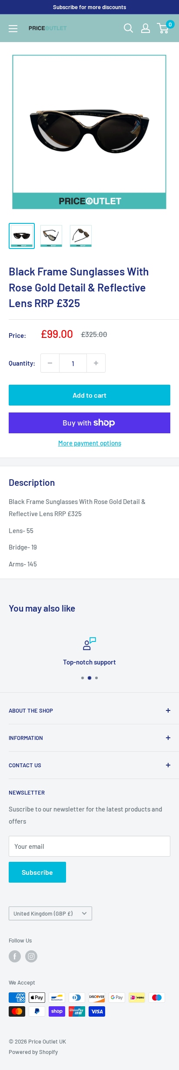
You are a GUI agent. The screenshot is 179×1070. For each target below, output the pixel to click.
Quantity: (22, 363)
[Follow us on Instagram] (31, 956)
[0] (163, 28)
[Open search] (128, 28)
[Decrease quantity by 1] (50, 363)
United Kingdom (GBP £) (43, 913)
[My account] (145, 28)
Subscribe (37, 872)
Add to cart (89, 395)
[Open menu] (13, 28)
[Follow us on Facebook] (15, 956)
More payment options (89, 443)
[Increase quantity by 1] (96, 363)
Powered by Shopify (33, 1051)
